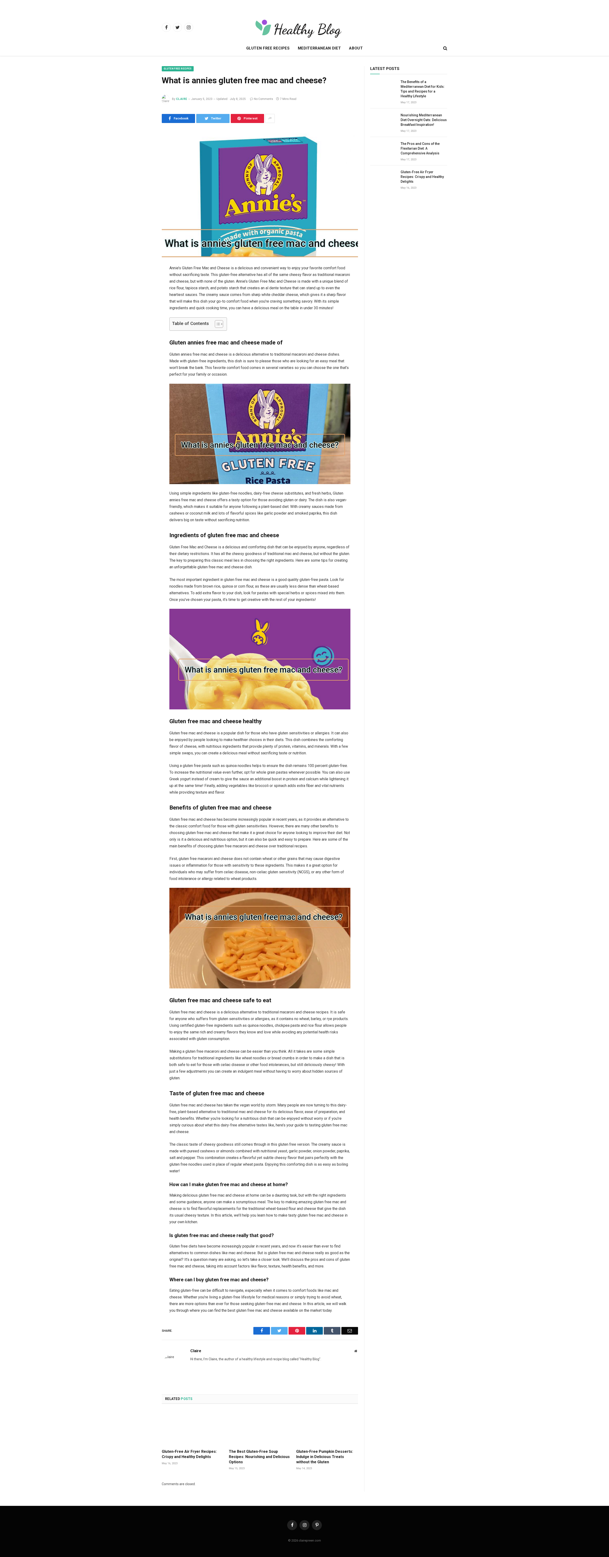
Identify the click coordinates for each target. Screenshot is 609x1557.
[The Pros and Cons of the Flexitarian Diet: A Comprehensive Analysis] (383, 150)
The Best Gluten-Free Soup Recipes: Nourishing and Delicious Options (259, 1456)
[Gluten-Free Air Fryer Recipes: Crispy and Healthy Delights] (193, 1427)
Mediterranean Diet (319, 48)
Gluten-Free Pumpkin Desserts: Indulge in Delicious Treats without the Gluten (324, 1456)
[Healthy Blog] (322, 27)
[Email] (145, 329)
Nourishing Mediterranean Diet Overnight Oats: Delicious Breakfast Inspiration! (424, 120)
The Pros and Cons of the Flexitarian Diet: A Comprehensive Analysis (420, 148)
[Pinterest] (145, 317)
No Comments (263, 99)
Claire (181, 99)
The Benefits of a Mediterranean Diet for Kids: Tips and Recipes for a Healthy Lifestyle (423, 89)
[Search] (444, 48)
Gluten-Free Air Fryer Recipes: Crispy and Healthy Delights (189, 1454)
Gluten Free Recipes (268, 48)
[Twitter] (145, 293)
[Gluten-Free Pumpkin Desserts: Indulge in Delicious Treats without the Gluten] (327, 1427)
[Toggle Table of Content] (216, 324)
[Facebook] (145, 280)
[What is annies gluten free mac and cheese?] (260, 193)
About (356, 48)
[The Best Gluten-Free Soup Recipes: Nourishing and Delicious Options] (260, 1427)
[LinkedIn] (145, 305)
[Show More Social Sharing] (270, 118)
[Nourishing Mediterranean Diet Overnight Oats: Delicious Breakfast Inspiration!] (383, 121)
